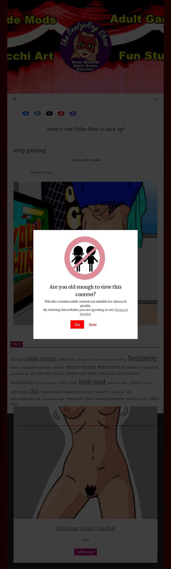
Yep (77, 324)
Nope (93, 324)
